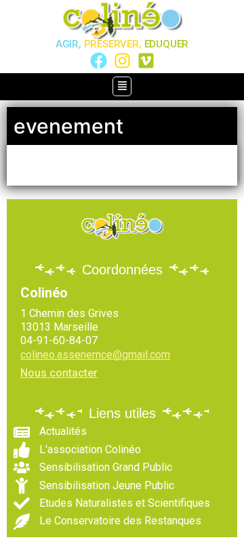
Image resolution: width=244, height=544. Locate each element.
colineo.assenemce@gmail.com (95, 354)
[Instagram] (122, 60)
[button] (122, 87)
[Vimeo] (146, 60)
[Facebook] (98, 60)
